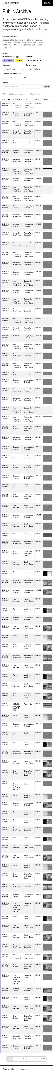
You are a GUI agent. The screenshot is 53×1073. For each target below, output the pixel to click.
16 (36, 1059)
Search (46, 86)
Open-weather (11, 2)
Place (26, 99)
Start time (6, 99)
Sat (36, 99)
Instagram (22, 1069)
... (7, 47)
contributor (18, 99)
